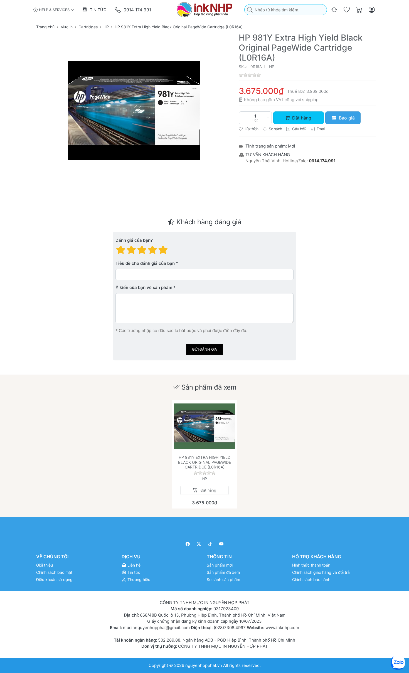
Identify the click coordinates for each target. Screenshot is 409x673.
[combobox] (285, 10)
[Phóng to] (134, 110)
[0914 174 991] (118, 9)
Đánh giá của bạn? (134, 240)
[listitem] (134, 110)
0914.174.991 (322, 160)
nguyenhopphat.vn (203, 665)
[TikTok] (210, 544)
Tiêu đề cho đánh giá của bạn (145, 263)
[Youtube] (221, 544)
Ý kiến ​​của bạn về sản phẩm (143, 287)
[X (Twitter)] (199, 544)
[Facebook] (187, 544)
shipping (310, 99)
